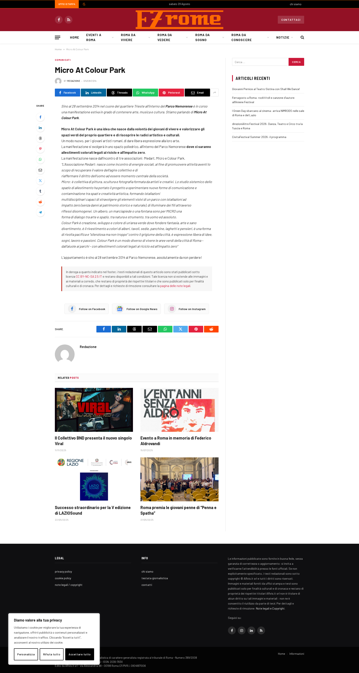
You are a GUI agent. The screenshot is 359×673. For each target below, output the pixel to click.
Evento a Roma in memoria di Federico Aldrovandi (175, 440)
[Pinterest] (40, 149)
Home (74, 37)
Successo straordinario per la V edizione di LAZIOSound (93, 510)
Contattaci (291, 19)
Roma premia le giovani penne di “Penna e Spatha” (178, 510)
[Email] (40, 170)
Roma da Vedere (164, 37)
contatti (146, 584)
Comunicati (63, 60)
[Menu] (57, 37)
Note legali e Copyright (270, 608)
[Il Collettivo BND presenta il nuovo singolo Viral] (94, 410)
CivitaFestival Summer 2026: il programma (259, 137)
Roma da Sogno (202, 37)
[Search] (302, 37)
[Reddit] (40, 202)
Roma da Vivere (128, 37)
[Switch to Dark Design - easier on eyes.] (84, 4)
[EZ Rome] (179, 19)
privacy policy (63, 571)
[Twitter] (40, 180)
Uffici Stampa (66, 4)
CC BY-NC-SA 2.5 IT (89, 276)
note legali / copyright (68, 584)
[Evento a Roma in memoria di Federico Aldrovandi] (179, 410)
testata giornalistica (154, 578)
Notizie (282, 37)
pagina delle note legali (175, 286)
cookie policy (63, 578)
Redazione (73, 80)
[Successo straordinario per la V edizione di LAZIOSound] (94, 479)
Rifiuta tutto (51, 654)
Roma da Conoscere (241, 37)
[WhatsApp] (40, 159)
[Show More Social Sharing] (215, 92)
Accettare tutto (80, 654)
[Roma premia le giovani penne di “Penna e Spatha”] (179, 479)
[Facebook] (40, 117)
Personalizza (26, 654)
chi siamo (295, 4)
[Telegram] (40, 212)
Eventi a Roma (93, 37)
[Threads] (40, 138)
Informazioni (296, 653)
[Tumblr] (40, 191)
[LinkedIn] (40, 127)
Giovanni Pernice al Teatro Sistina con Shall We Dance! (266, 89)
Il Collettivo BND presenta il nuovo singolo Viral (93, 440)
